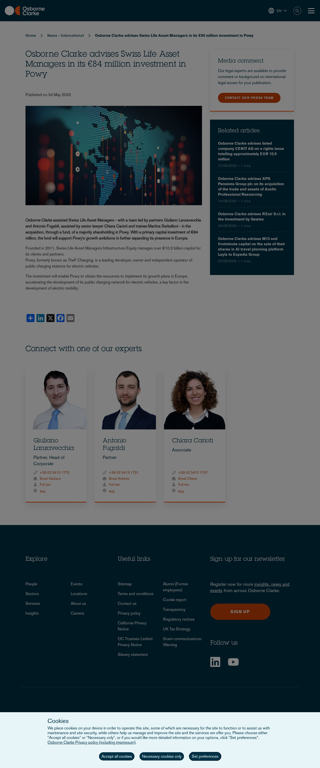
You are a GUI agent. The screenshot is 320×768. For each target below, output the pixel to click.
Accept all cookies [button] (117, 756)
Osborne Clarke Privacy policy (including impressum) (92, 742)
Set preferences (205, 756)
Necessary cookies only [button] (162, 756)
